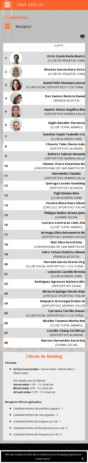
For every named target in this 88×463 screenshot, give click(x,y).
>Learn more (42, 459)
